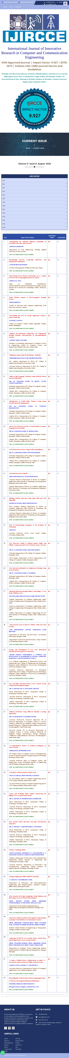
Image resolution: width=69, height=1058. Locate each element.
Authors (6, 1045)
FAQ (11, 7)
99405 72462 (62, 2)
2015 (3, 187)
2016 (3, 191)
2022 (3, 213)
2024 (3, 220)
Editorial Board (8, 1043)
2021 (3, 209)
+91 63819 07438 (50, 2)
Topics (6, 1047)
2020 (3, 205)
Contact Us (18, 1045)
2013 (3, 180)
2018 (3, 198)
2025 (3, 224)
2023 (3, 216)
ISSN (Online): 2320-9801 (11, 2)
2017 (3, 195)
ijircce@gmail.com (51, 4)
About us (6, 1040)
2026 (3, 227)
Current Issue (8, 1049)
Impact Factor (19, 1040)
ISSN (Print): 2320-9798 (27, 2)
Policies (17, 1043)
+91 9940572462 (42, 1014)
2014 (3, 184)
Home (5, 7)
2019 (3, 202)
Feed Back (18, 7)
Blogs (5, 1051)
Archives (17, 1038)
